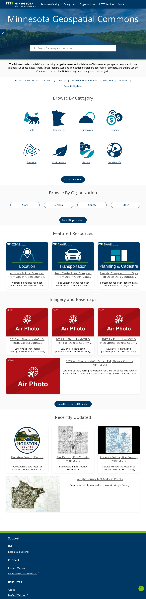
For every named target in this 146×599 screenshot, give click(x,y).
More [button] (121, 4)
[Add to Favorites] (3, 33)
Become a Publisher (18, 551)
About (11, 589)
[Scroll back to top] (141, 588)
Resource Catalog (50, 4)
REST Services (106, 4)
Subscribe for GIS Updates (22, 573)
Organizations (87, 4)
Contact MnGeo (16, 568)
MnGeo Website (17, 595)
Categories (69, 4)
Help (10, 546)
